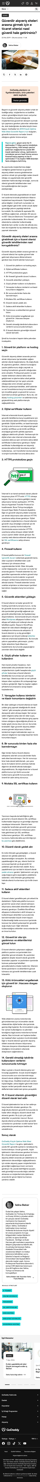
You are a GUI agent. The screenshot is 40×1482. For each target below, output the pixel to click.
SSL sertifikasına (11, 540)
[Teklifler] (23, 3)
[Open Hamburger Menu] (2, 3)
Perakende (7, 1302)
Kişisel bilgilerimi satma (20, 1455)
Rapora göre (10, 143)
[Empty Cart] (36, 3)
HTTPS (27, 496)
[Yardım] (27, 3)
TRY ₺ (34, 1439)
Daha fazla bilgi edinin (14, 1375)
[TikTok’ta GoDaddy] (14, 1444)
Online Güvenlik (10, 1296)
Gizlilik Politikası (16, 1451)
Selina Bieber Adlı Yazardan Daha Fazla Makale (18, 1278)
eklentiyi (31, 636)
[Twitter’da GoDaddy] (19, 1444)
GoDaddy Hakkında (9, 1395)
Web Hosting (8, 1313)
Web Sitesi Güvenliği (11, 1318)
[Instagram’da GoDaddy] (8, 1444)
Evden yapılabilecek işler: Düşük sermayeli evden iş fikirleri (16, 1366)
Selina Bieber (13, 45)
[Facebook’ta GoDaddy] (3, 1444)
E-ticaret (7, 1290)
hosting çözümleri (14, 398)
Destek (4, 1400)
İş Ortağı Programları (9, 1411)
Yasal (6, 1451)
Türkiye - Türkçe (8, 1439)
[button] (7, 1384)
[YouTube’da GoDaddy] (24, 1444)
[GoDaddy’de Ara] (36, 9)
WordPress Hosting (11, 1324)
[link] (9, 74)
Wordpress (10, 619)
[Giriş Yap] (32, 3)
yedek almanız (8, 872)
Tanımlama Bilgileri (30, 1451)
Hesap (4, 1417)
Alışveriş (5, 1422)
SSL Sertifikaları (10, 1307)
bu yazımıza (7, 841)
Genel (6, 15)
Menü (4, 9)
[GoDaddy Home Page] (10, 1430)
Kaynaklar (5, 1406)
